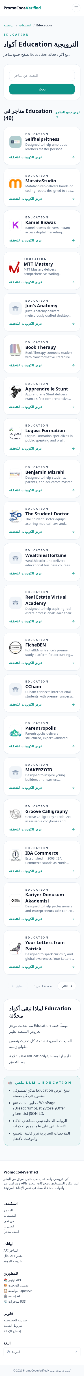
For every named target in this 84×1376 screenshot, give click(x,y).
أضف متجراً (11, 1231)
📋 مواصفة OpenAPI (18, 1291)
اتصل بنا (9, 1226)
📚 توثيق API (12, 1280)
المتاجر (8, 1210)
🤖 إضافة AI (12, 1296)
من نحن (9, 1221)
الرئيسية (9, 25)
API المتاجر (11, 1250)
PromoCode (22, 8)
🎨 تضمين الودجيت (16, 1285)
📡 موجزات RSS (15, 1301)
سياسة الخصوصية (15, 1320)
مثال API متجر (13, 1256)
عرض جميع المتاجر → (68, 114)
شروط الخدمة (13, 1325)
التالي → (66, 986)
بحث (42, 89)
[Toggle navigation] (76, 8)
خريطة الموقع (13, 1261)
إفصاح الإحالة (12, 1331)
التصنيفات (25, 25)
